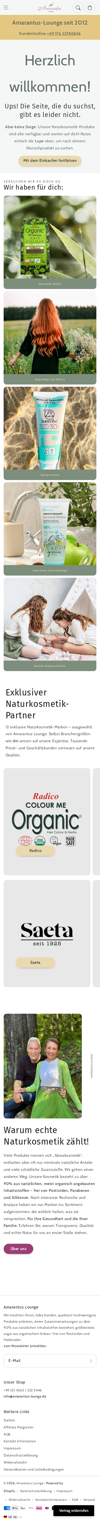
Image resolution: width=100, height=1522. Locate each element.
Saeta (35, 962)
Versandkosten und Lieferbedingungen (34, 1469)
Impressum (12, 1448)
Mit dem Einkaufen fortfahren (50, 160)
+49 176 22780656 (64, 33)
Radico (35, 850)
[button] (6, 7)
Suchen (9, 1420)
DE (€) (12, 1517)
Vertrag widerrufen (73, 1510)
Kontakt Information (20, 1441)
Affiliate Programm (18, 1427)
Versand (89, 1500)
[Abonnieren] (91, 1361)
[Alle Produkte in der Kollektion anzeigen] (50, 242)
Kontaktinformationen (51, 1500)
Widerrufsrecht (15, 1462)
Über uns (18, 1248)
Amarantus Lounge (30, 1483)
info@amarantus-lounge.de (25, 1396)
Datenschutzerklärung (21, 1455)
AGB (7, 1434)
